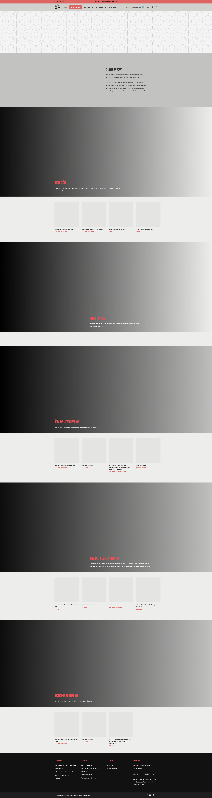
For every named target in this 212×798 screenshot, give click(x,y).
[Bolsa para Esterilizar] (148, 450)
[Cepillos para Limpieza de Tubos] (94, 589)
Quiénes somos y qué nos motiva (65, 765)
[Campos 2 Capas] (121, 589)
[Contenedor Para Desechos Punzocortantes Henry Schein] (66, 724)
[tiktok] (63, 1)
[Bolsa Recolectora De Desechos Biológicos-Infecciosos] (148, 589)
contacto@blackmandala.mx (142, 765)
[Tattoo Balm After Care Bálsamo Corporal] (66, 214)
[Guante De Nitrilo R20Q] (94, 450)
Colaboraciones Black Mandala (64, 772)
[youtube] (57, 1)
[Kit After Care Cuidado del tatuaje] (148, 214)
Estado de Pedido (112, 768)
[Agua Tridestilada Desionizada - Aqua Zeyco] (66, 450)
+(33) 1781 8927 (138, 768)
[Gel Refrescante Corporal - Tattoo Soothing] (94, 214)
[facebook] (54, 1)
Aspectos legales (86, 775)
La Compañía (58, 768)
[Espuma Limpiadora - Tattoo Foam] (121, 214)
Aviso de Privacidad (87, 765)
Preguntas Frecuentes (61, 775)
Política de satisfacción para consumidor (90, 770)
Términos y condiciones (88, 778)
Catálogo (57, 779)
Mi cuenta (110, 765)
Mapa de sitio (86, 795)
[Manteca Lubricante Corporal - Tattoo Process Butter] (66, 589)
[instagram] (60, 1)
